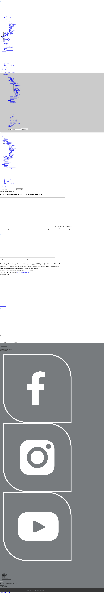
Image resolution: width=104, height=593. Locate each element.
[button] (8, 127)
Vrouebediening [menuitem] (9, 16)
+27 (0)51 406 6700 (3, 586)
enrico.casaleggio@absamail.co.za (23, 272)
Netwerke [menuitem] (8, 20)
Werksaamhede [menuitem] (4, 13)
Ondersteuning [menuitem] (6, 35)
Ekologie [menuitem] (10, 22)
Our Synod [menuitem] (6, 11)
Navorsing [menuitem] (10, 28)
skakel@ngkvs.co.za (3, 585)
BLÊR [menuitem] (5, 49)
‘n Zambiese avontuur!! (3, 306)
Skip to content (2, 72)
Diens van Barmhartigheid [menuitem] (8, 33)
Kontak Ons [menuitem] (4, 52)
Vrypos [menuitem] (5, 45)
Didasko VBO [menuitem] (4, 68)
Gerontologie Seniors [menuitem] (12, 24)
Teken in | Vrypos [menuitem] (9, 47)
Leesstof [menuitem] (3, 42)
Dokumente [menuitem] (4, 57)
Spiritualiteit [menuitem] (11, 31)
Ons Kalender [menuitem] (6, 38)
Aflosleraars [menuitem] (6, 53)
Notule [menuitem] (7, 67)
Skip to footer (13, 72)
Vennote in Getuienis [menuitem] (7, 34)
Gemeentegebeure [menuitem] (7, 39)
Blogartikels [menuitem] (6, 43)
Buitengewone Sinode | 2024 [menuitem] (9, 66)
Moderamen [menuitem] (6, 15)
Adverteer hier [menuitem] (6, 40)
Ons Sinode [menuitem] (6, 10)
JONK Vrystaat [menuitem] (11, 25)
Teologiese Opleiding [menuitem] (8, 32)
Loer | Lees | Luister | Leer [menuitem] (10, 46)
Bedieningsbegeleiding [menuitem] (8, 18)
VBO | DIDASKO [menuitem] (12, 30)
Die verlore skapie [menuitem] (9, 50)
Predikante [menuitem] (10, 29)
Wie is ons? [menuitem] (4, 9)
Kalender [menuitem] (3, 37)
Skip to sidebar (7, 72)
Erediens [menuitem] (10, 23)
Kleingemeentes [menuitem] (11, 26)
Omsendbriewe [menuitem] (7, 58)
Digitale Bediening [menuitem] (12, 21)
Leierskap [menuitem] (10, 27)
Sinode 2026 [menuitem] (4, 69)
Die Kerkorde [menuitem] (6, 59)
